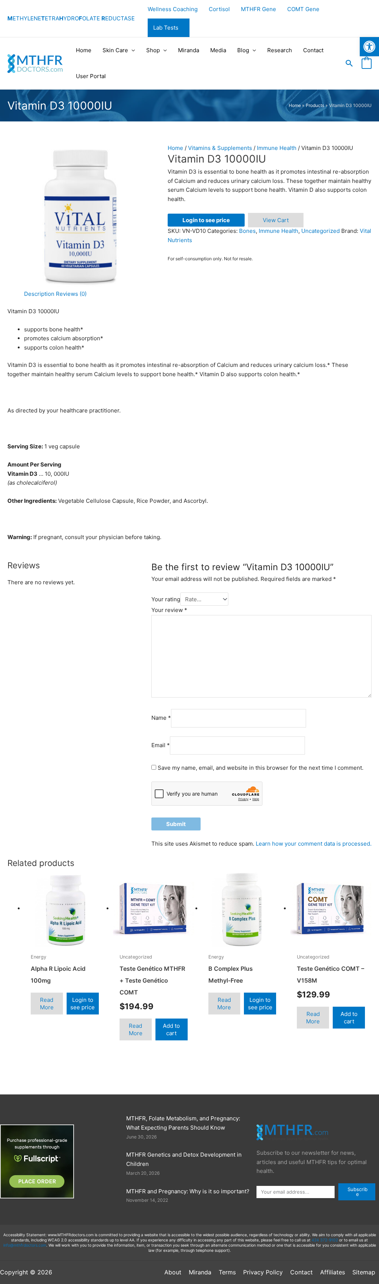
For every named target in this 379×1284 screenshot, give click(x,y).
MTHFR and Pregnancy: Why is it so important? (187, 1191)
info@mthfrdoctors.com (24, 1245)
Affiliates (332, 1272)
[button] (349, 63)
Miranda (188, 50)
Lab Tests (165, 27)
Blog (243, 50)
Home (83, 50)
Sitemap (363, 1272)
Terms (227, 1272)
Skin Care (115, 50)
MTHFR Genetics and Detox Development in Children (184, 1159)
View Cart (276, 220)
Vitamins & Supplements (220, 147)
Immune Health (276, 147)
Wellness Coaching (173, 9)
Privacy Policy (263, 1272)
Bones (247, 230)
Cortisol (219, 9)
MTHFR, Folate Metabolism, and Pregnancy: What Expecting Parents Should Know (183, 1123)
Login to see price (206, 220)
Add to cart (171, 1029)
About (172, 1272)
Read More (47, 1003)
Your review (169, 609)
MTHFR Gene (258, 9)
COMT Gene (303, 9)
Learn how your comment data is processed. (314, 843)
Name (161, 718)
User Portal (91, 76)
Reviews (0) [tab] (71, 293)
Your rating (165, 599)
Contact (313, 50)
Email (160, 745)
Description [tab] (39, 293)
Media (218, 50)
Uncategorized (320, 230)
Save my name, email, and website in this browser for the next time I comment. (260, 767)
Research (279, 50)
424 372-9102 (325, 1240)
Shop (153, 50)
